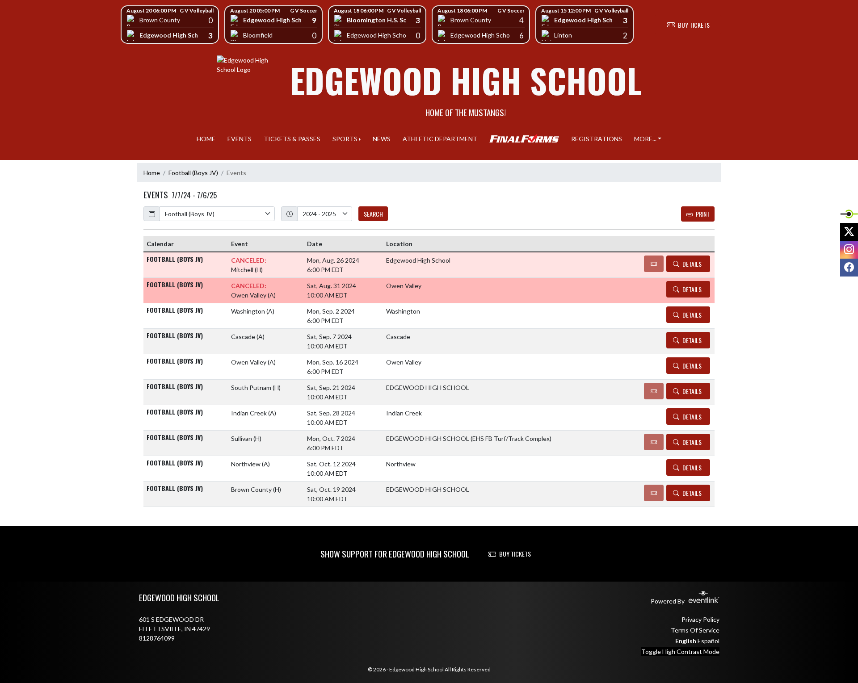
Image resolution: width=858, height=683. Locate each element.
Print (703, 213)
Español (708, 641)
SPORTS (345, 138)
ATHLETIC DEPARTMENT (440, 138)
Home (151, 172)
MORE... (645, 138)
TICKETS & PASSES (292, 138)
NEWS (382, 138)
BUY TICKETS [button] (694, 24)
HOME (206, 138)
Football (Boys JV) (193, 172)
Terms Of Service (695, 630)
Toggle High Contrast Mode (680, 651)
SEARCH (373, 213)
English (685, 641)
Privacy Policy (700, 619)
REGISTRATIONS (596, 138)
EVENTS (239, 138)
